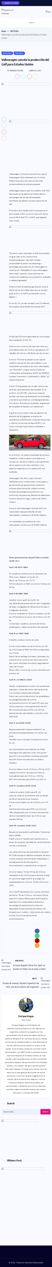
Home (3, 31)
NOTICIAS (14, 31)
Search (45, 1111)
